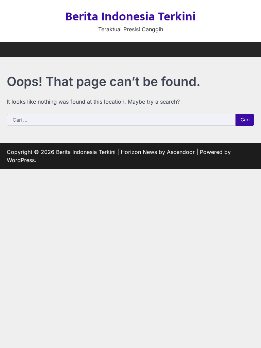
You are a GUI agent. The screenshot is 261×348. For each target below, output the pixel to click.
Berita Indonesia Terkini (130, 16)
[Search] (249, 50)
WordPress (21, 160)
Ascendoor (181, 152)
